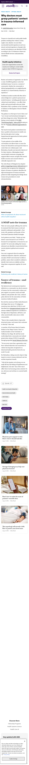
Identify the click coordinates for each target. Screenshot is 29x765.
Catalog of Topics (6, 408)
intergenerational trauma (17, 308)
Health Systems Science (14, 726)
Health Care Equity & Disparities (9, 389)
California (4, 400)
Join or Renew (16, 6)
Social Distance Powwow (20, 340)
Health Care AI (14, 729)
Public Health (5, 11)
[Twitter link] (25, 28)
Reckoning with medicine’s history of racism (14, 274)
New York (4, 404)
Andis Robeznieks (8, 28)
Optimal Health (16, 11)
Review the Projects (14, 73)
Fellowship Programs (14, 724)
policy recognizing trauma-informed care (13, 166)
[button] (15, 2)
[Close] (24, 741)
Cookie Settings (13, 758)
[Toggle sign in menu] (27, 6)
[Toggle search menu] (22, 6)
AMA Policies (5, 397)
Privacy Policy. (7, 754)
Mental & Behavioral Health (8, 393)
